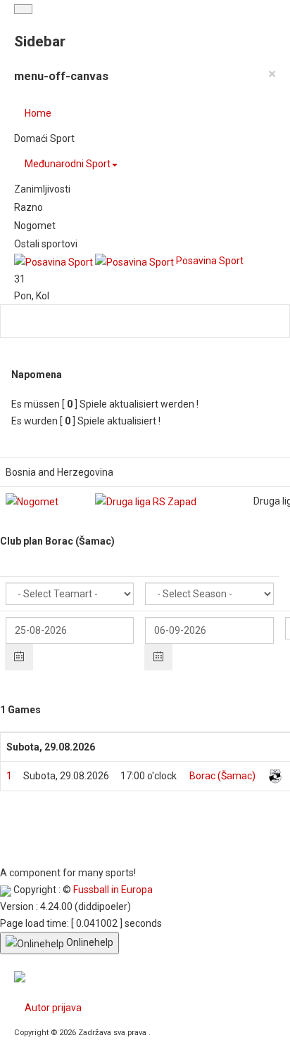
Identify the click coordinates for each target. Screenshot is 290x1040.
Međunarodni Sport (68, 163)
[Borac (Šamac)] (275, 775)
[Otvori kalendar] (19, 657)
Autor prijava (53, 1007)
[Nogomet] (32, 501)
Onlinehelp (88, 942)
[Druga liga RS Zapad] (145, 501)
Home (38, 113)
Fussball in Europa (113, 889)
